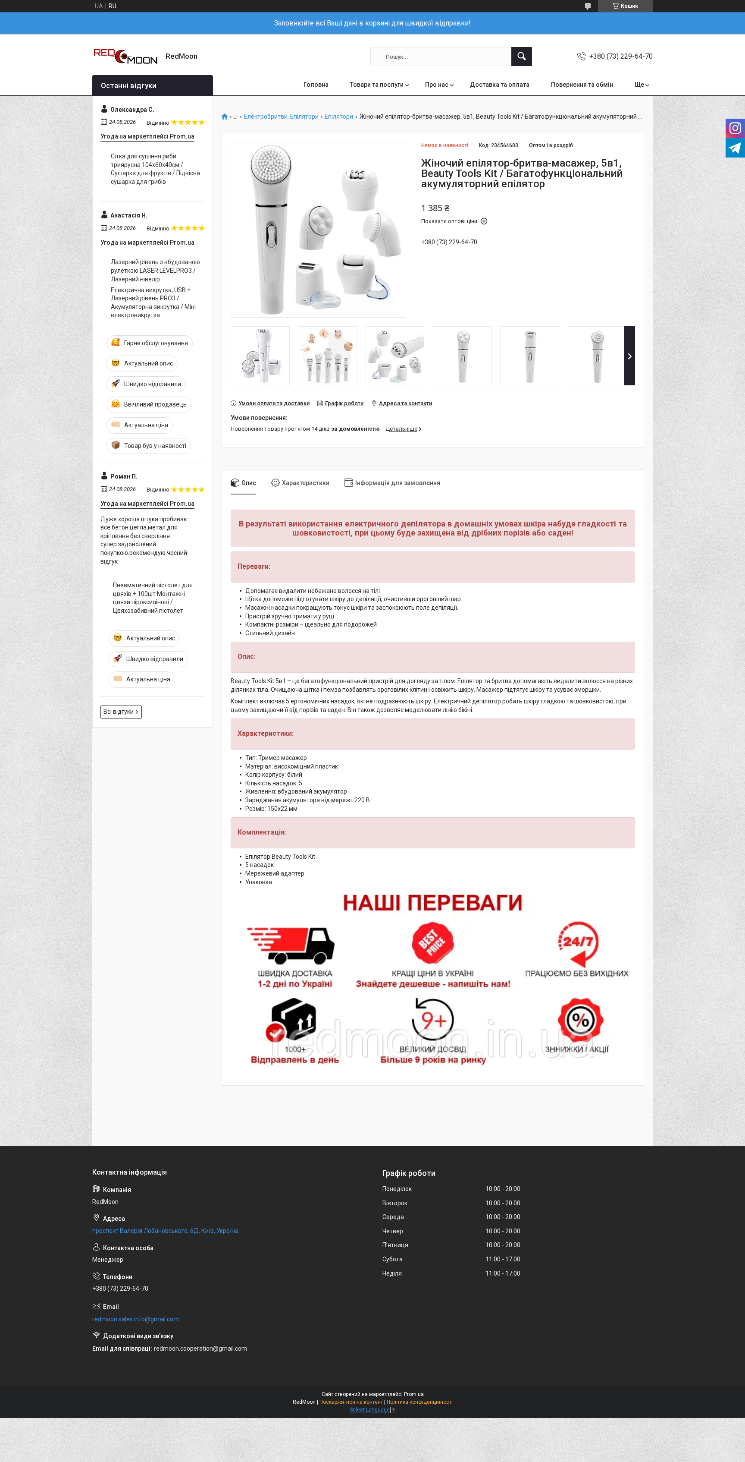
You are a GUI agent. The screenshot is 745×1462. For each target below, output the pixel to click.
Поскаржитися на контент (351, 1402)
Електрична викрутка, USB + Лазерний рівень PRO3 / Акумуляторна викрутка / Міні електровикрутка (153, 303)
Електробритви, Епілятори (281, 116)
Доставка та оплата (499, 84)
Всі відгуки (118, 711)
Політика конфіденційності (420, 1402)
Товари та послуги (377, 84)
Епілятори (339, 116)
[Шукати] (521, 56)
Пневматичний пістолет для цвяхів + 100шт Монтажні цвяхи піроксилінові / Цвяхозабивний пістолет (153, 598)
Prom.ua (414, 1394)
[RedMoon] (125, 56)
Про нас (436, 84)
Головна (316, 84)
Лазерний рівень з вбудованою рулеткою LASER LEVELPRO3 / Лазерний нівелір (155, 270)
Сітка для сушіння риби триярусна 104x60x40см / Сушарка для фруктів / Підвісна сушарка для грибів (155, 169)
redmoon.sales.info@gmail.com (135, 1319)
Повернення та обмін (582, 84)
